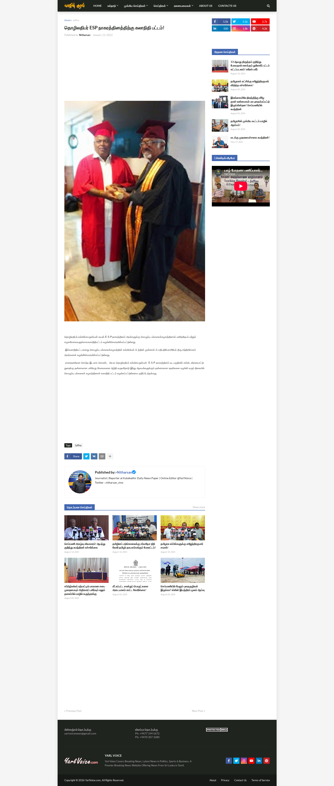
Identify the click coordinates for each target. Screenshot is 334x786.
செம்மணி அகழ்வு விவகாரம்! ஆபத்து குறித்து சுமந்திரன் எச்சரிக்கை (84, 545)
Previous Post (74, 710)
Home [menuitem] (97, 5)
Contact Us (240, 780)
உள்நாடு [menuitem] (111, 5)
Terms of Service (260, 780)
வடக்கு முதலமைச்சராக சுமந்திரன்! (250, 137)
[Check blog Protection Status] (217, 730)
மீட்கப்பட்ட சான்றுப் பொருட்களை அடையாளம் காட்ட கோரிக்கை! (130, 588)
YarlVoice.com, (93, 780)
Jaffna (76, 20)
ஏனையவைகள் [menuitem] (182, 5)
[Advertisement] (134, 69)
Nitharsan (124, 472)
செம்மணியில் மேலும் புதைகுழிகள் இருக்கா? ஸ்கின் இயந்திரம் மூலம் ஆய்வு (183, 588)
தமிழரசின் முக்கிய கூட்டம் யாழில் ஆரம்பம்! (249, 122)
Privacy (225, 780)
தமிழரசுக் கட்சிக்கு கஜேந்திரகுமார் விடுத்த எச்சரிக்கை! (250, 83)
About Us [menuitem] (205, 5)
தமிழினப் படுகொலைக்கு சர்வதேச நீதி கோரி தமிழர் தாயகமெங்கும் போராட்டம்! (134, 545)
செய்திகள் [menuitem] (160, 5)
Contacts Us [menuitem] (227, 5)
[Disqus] (134, 653)
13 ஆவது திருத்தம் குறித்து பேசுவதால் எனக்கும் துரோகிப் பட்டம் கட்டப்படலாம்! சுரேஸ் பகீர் (250, 65)
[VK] (94, 456)
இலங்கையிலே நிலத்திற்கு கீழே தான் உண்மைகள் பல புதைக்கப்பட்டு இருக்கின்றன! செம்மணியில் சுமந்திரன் (250, 103)
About (213, 780)
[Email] (102, 456)
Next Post (197, 710)
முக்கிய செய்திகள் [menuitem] (134, 5)
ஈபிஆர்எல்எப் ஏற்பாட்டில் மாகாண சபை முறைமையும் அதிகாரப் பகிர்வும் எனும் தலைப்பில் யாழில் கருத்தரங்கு (84, 590)
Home (67, 20)
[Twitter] (86, 456)
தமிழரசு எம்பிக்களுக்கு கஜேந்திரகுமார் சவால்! (182, 545)
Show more (199, 507)
